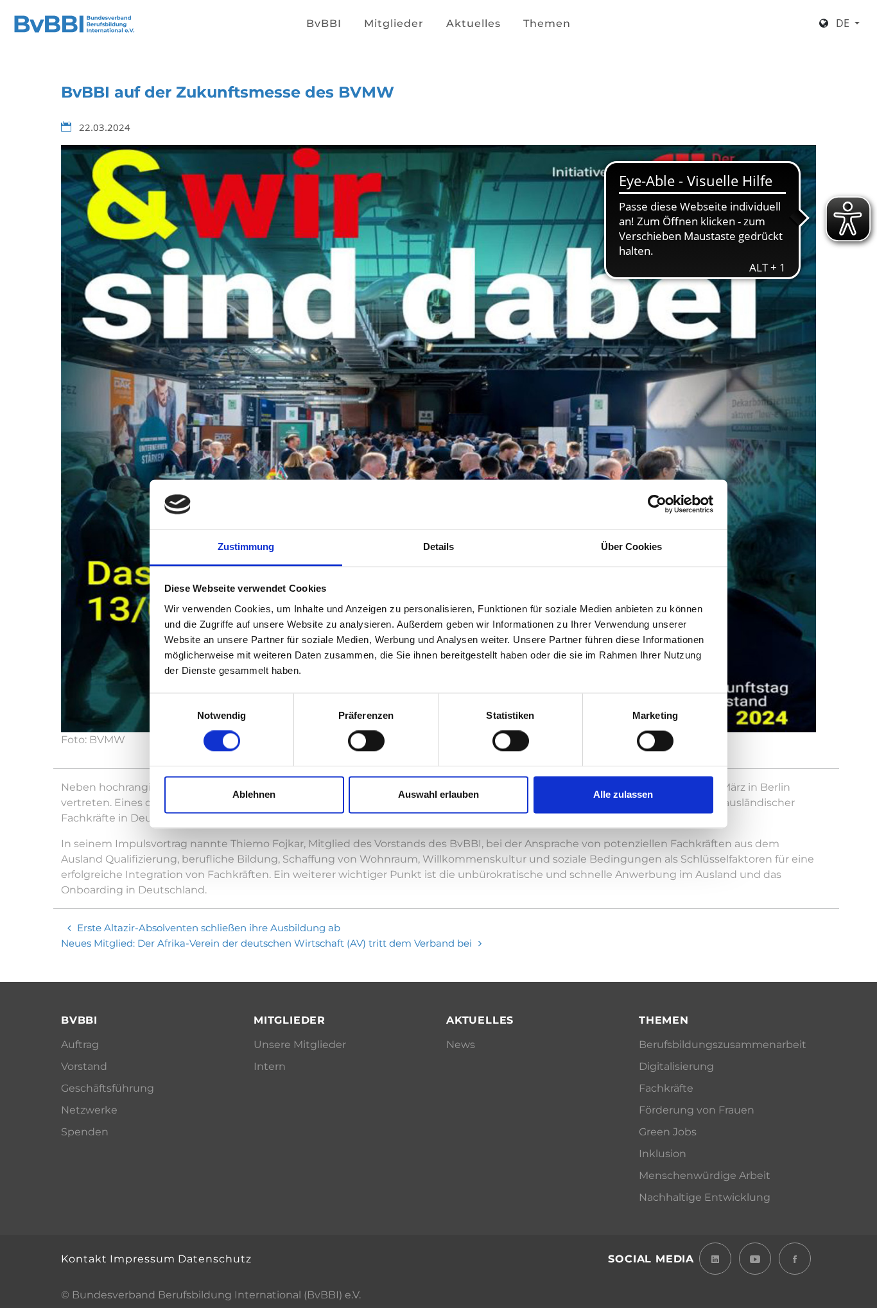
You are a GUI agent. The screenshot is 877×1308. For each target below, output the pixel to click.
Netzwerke (89, 1110)
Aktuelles (473, 23)
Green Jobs (668, 1132)
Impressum (142, 1259)
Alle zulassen (623, 794)
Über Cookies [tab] (631, 546)
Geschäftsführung (107, 1088)
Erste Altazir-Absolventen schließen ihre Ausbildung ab (208, 928)
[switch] (366, 741)
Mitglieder (394, 23)
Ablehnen (253, 794)
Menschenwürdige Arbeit (704, 1175)
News (460, 1044)
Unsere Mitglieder (300, 1044)
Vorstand (84, 1066)
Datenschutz (215, 1259)
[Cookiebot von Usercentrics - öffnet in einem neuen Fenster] (657, 504)
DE (844, 23)
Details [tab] (438, 546)
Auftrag (80, 1044)
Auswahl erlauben (438, 794)
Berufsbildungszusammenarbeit (722, 1044)
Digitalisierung (676, 1066)
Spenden (85, 1132)
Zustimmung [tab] (246, 546)
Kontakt (84, 1259)
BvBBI (324, 23)
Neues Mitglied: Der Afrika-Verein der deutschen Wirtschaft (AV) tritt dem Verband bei (266, 943)
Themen (547, 23)
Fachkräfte (666, 1088)
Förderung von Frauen (696, 1110)
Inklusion (662, 1154)
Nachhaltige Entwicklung (704, 1197)
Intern (270, 1066)
